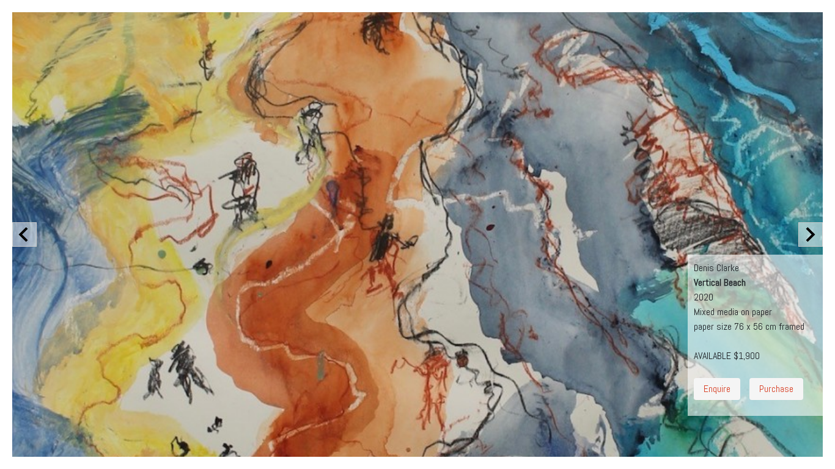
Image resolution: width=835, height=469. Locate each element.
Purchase (776, 388)
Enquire (717, 388)
